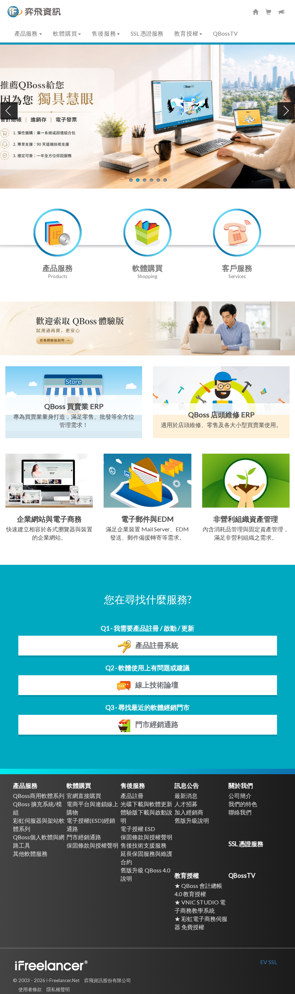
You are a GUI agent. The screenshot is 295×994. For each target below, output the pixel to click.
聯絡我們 (239, 812)
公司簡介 (239, 795)
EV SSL (268, 961)
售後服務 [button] (104, 33)
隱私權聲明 (58, 989)
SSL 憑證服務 (147, 33)
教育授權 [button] (186, 33)
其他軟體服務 (30, 853)
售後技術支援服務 (144, 845)
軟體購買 (79, 785)
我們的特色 (242, 803)
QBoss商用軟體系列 (38, 795)
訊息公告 (186, 785)
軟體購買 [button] (65, 33)
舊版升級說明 (191, 820)
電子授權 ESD (138, 828)
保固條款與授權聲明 (92, 845)
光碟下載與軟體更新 (146, 803)
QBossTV (225, 33)
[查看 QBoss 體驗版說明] (147, 328)
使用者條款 (30, 989)
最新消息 (186, 795)
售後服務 (133, 785)
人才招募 (186, 803)
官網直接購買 (84, 795)
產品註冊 (132, 795)
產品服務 (25, 785)
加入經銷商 (188, 812)
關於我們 (240, 785)
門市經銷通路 (84, 837)
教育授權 (186, 875)
